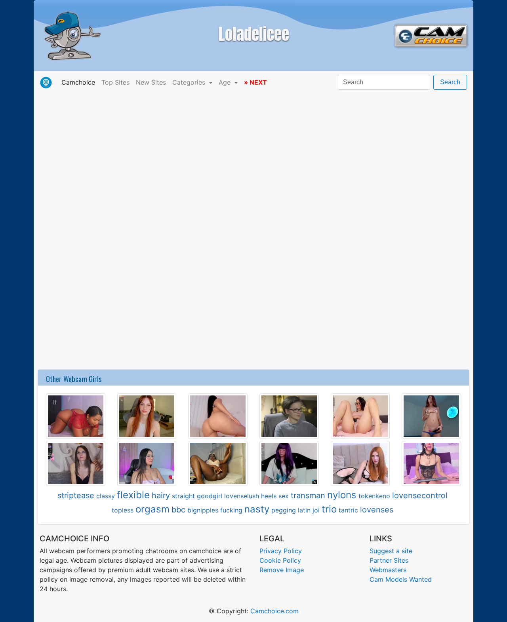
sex (283, 496)
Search (450, 82)
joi (316, 510)
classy (105, 496)
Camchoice (79, 82)
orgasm (152, 509)
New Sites (151, 82)
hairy (161, 495)
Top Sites (115, 82)
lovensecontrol (420, 495)
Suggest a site (391, 551)
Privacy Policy (280, 551)
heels (268, 496)
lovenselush (241, 496)
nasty (256, 509)
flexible (133, 495)
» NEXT (255, 82)
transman (308, 495)
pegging (283, 510)
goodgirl (209, 496)
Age (226, 82)
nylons (341, 495)
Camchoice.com (274, 611)
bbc (178, 509)
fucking (231, 510)
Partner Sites (389, 560)
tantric (348, 510)
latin (304, 510)
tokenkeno (374, 496)
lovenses (376, 509)
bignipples (202, 510)
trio (329, 509)
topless (122, 510)
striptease (75, 495)
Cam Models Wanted (401, 579)
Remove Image (281, 570)
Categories (189, 82)
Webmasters (388, 570)
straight (183, 496)
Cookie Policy (280, 560)
